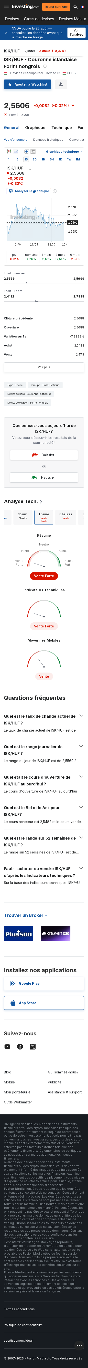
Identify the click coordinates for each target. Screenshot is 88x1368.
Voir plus (44, 367)
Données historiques (48, 139)
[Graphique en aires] (15, 151)
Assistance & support (65, 1092)
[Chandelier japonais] (8, 151)
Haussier (48, 477)
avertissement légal (18, 1340)
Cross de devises (39, 19)
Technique (61, 127)
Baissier (48, 455)
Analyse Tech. (21, 501)
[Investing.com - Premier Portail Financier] (25, 6)
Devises (12, 19)
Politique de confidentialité (23, 1325)
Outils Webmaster (18, 1102)
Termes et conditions (19, 1309)
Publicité (55, 1082)
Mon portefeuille (17, 1092)
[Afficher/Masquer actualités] (33, 151)
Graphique (35, 127)
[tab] (23, 517)
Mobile (9, 1082)
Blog (7, 1072)
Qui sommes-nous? (63, 1072)
